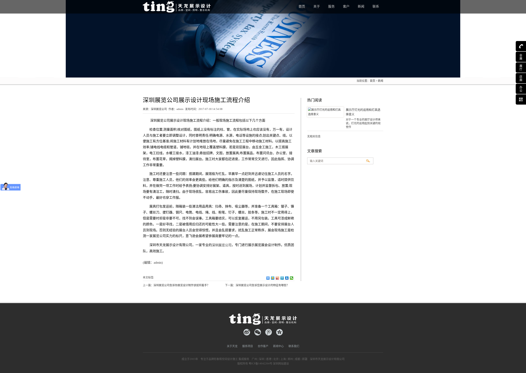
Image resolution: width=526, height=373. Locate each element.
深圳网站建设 (281, 363)
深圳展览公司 (159, 109)
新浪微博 (246, 332)
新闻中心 (278, 346)
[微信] (257, 332)
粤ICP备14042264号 (260, 363)
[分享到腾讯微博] (282, 278)
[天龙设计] (177, 6)
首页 (372, 80)
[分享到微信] (291, 278)
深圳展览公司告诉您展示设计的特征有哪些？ (262, 285)
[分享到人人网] (287, 278)
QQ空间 (279, 332)
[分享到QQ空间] (273, 278)
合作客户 (263, 346)
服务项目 (247, 346)
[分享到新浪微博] (277, 278)
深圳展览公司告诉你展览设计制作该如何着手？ (181, 285)
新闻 (380, 80)
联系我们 (293, 346)
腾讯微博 (268, 332)
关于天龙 (232, 346)
